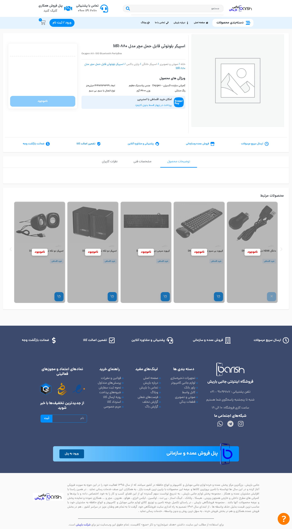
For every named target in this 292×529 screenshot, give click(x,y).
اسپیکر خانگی (149, 64)
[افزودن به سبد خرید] (218, 296)
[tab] (178, 162)
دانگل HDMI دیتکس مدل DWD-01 (259, 251)
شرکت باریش (83, 525)
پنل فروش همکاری (51, 6)
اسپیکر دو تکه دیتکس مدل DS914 (46, 251)
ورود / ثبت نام (62, 22)
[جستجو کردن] (127, 8)
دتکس (271, 246)
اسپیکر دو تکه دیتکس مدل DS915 (99, 251)
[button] (10, 249)
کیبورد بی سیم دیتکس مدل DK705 (205, 251)
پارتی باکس (132, 64)
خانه (183, 64)
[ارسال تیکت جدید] (283, 520)
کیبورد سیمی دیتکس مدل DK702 (153, 251)
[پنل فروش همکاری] (68, 9)
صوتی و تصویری (169, 64)
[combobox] (177, 8)
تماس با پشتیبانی (87, 6)
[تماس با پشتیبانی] (104, 9)
